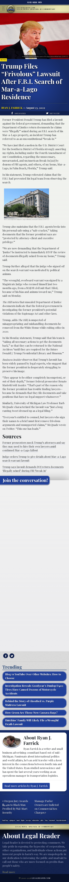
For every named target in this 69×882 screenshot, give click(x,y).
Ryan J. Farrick (11, 108)
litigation (22, 820)
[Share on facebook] (5, 656)
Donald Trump (5, 820)
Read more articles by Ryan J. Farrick (26, 786)
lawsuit (18, 820)
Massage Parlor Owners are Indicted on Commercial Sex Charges (46, 806)
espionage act (12, 820)
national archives (35, 820)
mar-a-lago (28, 820)
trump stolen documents (61, 820)
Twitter (40, 2)
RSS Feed (29, 2)
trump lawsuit (52, 820)
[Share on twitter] (11, 656)
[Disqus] (34, 527)
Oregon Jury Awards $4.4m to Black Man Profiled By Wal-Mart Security (15, 806)
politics (42, 820)
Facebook (35, 2)
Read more (8, 872)
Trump (46, 820)
